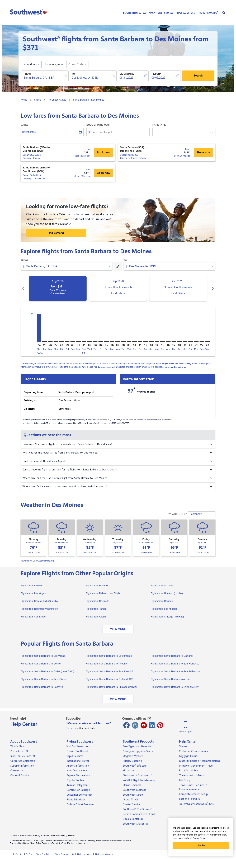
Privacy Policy (35, 843)
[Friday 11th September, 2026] (140, 341)
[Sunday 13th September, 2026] (151, 341)
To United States (57, 99)
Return (157, 73)
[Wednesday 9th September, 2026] (129, 341)
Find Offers (118, 293)
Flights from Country (104, 854)
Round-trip (29, 64)
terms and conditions (175, 367)
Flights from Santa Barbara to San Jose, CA (109, 671)
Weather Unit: (177, 514)
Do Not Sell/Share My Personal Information (70, 843)
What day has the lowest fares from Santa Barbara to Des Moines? (60, 452)
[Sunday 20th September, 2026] (190, 341)
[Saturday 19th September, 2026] (185, 341)
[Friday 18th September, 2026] (179, 341)
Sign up (69, 728)
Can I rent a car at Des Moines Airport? (44, 461)
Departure (127, 73)
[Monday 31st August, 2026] (78, 341)
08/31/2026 (126, 77)
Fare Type (159, 124)
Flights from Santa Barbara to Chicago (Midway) (112, 687)
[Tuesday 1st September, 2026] (84, 341)
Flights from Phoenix (97, 585)
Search (198, 75)
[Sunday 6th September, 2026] (112, 341)
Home (24, 99)
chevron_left (23, 288)
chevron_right (212, 288)
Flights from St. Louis (162, 585)
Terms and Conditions (19, 843)
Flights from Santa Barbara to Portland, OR (109, 679)
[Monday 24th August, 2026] (39, 328)
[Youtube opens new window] (143, 725)
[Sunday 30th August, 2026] (72, 341)
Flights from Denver (31, 585)
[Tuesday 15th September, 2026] (162, 341)
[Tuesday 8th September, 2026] (123, 341)
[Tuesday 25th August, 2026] (44, 341)
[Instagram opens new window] (135, 725)
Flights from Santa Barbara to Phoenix (106, 663)
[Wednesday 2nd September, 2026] (89, 341)
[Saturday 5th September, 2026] (106, 341)
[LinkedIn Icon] (152, 725)
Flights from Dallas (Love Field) (103, 593)
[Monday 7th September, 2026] (117, 341)
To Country (18, 854)
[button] (29, 12)
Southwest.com (105, 367)
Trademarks (46, 843)
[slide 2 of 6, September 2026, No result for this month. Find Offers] (118, 288)
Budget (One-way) (98, 124)
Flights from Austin (96, 616)
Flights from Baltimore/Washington (39, 608)
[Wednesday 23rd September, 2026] (207, 341)
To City (29, 854)
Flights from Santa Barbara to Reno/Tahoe (44, 679)
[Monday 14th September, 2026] (157, 341)
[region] (200, 837)
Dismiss (200, 845)
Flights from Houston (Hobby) (166, 593)
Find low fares (56, 233)
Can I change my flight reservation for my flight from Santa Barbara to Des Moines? (69, 469)
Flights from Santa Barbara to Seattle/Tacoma (175, 671)
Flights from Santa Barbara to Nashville (42, 687)
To (73, 73)
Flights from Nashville (97, 601)
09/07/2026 (158, 77)
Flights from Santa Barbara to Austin (170, 679)
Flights (37, 99)
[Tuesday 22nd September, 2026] (202, 341)
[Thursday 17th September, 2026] (174, 341)
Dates (24, 124)
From (27, 73)
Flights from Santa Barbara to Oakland (171, 655)
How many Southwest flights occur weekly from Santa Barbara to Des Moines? (67, 444)
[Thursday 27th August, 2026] (56, 341)
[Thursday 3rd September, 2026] (95, 341)
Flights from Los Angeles (163, 608)
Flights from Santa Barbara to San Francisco (174, 663)
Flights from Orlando (161, 601)
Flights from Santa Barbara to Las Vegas (43, 655)
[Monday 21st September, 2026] (196, 341)
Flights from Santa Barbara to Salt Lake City (174, 687)
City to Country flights (64, 854)
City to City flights (43, 854)
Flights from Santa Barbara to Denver (41, 663)
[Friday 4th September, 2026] (100, 341)
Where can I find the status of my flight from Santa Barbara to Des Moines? (65, 478)
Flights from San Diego (33, 616)
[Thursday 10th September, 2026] (134, 341)
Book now (103, 152)
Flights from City (84, 854)
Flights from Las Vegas (33, 593)
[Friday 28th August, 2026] (61, 341)
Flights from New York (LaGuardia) (40, 601)
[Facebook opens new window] (126, 725)
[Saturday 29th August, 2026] (67, 341)
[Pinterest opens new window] (160, 725)
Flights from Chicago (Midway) (167, 616)
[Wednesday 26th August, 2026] (50, 341)
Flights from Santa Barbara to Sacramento (109, 655)
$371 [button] (31, 47)
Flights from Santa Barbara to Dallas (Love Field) (47, 671)
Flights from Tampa (96, 608)
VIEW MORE (118, 628)
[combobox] (43, 78)
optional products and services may (173, 363)
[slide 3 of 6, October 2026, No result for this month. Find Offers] (178, 288)
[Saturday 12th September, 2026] (145, 341)
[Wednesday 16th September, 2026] (168, 341)
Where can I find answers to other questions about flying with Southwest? (64, 486)
